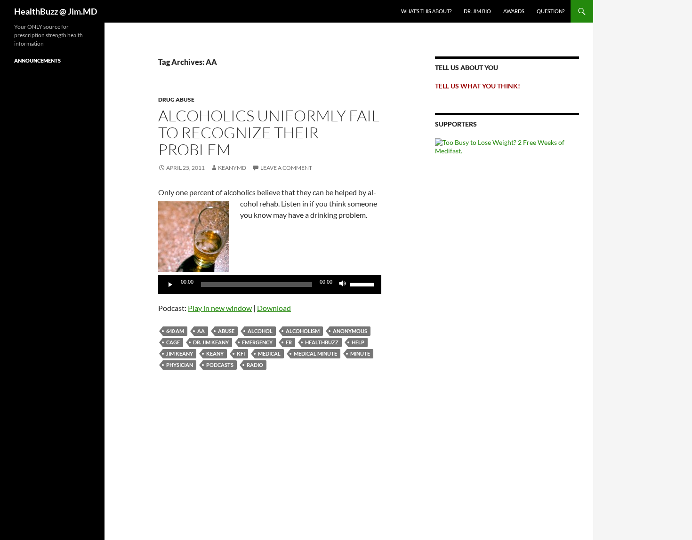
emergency (257, 342)
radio (255, 365)
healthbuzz (321, 342)
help (358, 342)
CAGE (173, 342)
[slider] (363, 283)
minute (360, 353)
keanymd (232, 167)
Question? (550, 11)
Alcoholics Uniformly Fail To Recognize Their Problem (268, 132)
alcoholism (303, 331)
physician (179, 365)
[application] (269, 284)
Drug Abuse (176, 99)
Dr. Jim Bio (477, 11)
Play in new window (220, 307)
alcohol (260, 331)
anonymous (350, 331)
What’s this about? (426, 11)
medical (269, 353)
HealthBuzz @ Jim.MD (55, 11)
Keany (215, 353)
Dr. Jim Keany (211, 342)
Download (274, 307)
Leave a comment (286, 167)
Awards (513, 11)
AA (201, 331)
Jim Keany (179, 353)
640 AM (175, 331)
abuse (226, 331)
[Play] (170, 284)
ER (289, 342)
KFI (241, 353)
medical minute (315, 353)
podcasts (219, 365)
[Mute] (342, 284)
